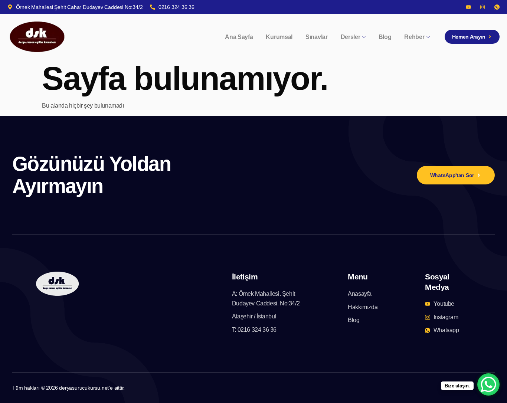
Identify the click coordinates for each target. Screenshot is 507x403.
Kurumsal (279, 37)
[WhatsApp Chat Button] (488, 384)
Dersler (350, 37)
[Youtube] (468, 7)
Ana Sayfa (239, 37)
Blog (385, 37)
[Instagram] (482, 7)
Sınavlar (316, 37)
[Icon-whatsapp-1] (497, 7)
